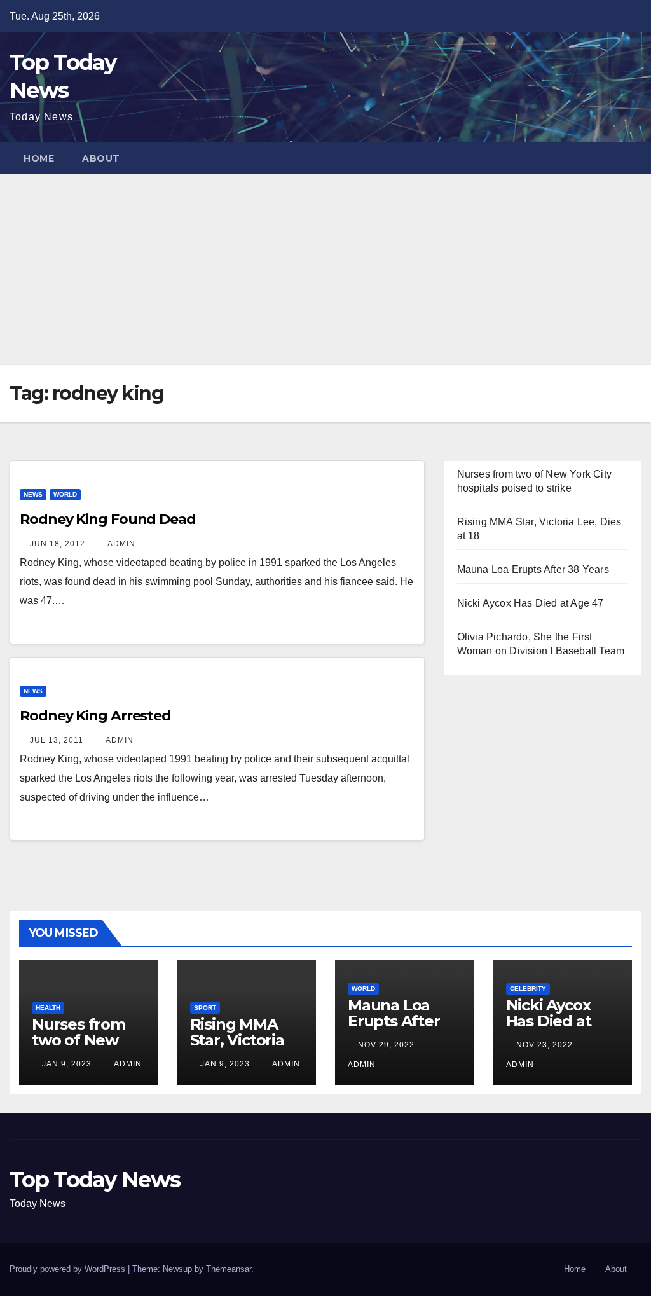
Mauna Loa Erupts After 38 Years (533, 569)
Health (48, 1007)
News (33, 494)
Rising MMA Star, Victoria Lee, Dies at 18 (242, 1040)
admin (120, 543)
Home (39, 158)
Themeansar (228, 1269)
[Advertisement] (325, 270)
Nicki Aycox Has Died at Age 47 (530, 603)
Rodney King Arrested (95, 715)
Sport (205, 1007)
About (101, 158)
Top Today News (95, 1179)
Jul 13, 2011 (56, 740)
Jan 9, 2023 (67, 1063)
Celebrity (528, 988)
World (65, 494)
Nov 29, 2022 (386, 1044)
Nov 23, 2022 (544, 1044)
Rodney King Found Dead (108, 519)
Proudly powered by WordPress (69, 1269)
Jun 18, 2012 (57, 543)
